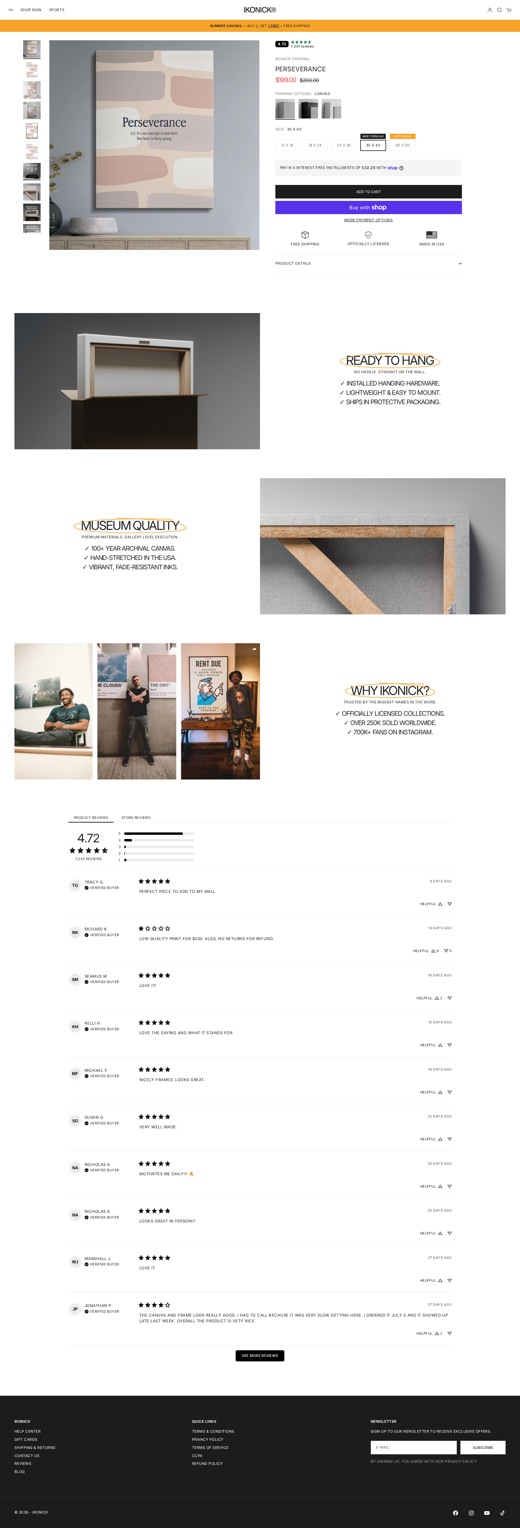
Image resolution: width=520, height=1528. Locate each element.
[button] (156, 834)
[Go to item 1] (32, 49)
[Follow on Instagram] (471, 1513)
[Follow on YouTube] (487, 1513)
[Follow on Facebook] (456, 1513)
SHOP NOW (31, 10)
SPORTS (57, 10)
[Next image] (252, 152)
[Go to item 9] (32, 212)
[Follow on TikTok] (503, 1513)
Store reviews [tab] (136, 818)
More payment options (368, 220)
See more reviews (260, 1356)
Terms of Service (210, 1447)
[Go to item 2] (32, 69)
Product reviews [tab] (91, 818)
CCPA (197, 1455)
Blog (19, 1471)
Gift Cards (26, 1439)
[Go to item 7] (32, 171)
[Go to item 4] (32, 110)
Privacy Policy (208, 1439)
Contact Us (27, 1455)
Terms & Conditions (213, 1431)
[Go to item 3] (32, 90)
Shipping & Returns (35, 1447)
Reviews (22, 1463)
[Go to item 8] (32, 192)
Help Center (27, 1431)
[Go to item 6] (32, 151)
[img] (102, 887)
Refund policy (207, 1463)
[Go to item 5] (32, 131)
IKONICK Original (292, 59)
